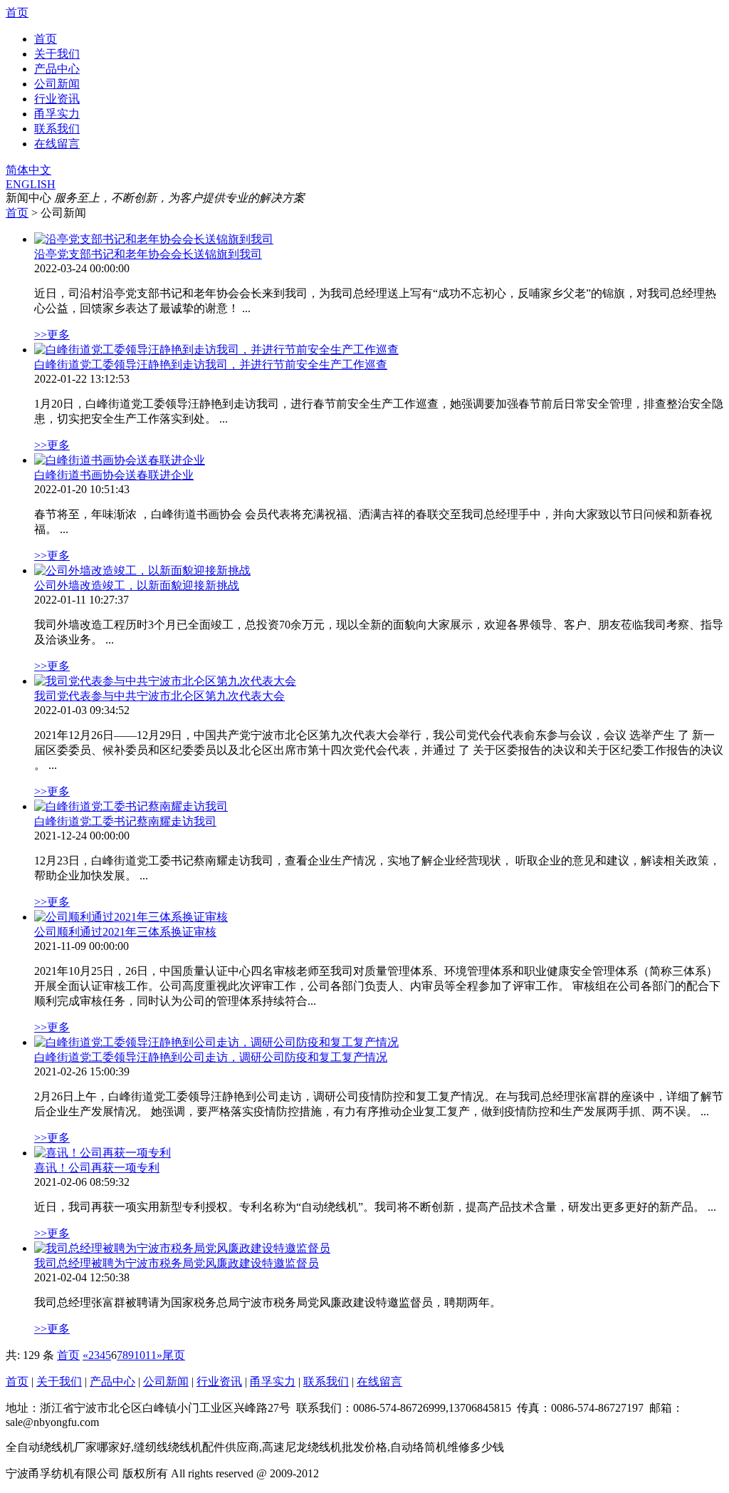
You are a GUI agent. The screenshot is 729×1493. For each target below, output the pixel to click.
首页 (17, 12)
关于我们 (57, 54)
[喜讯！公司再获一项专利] (102, 1153)
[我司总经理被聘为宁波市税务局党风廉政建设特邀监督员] (182, 1248)
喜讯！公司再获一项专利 (96, 1168)
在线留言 (57, 144)
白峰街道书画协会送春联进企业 (114, 475)
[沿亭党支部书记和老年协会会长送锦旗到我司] (153, 239)
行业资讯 (57, 99)
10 (139, 1355)
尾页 (173, 1355)
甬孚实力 (57, 114)
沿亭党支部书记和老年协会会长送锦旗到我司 (148, 254)
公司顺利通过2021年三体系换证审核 (125, 932)
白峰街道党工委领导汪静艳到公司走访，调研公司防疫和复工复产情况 (210, 1057)
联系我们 (57, 129)
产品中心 (57, 69)
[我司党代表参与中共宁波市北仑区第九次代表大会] (165, 681)
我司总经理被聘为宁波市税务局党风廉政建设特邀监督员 (176, 1263)
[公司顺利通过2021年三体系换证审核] (131, 917)
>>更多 (52, 335)
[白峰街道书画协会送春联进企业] (119, 460)
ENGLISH (31, 184)
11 (151, 1355)
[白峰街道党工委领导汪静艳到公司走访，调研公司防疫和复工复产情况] (216, 1042)
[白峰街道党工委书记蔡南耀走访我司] (131, 806)
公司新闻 (57, 84)
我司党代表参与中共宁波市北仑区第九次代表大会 (159, 696)
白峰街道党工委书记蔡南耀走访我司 (125, 821)
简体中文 (28, 170)
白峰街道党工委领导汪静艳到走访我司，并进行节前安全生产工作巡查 (210, 364)
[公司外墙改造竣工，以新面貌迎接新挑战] (142, 570)
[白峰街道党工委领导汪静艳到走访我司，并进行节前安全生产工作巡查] (216, 349)
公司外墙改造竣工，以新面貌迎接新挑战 (136, 585)
